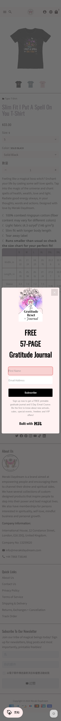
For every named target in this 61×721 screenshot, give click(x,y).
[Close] (54, 292)
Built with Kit (30, 423)
